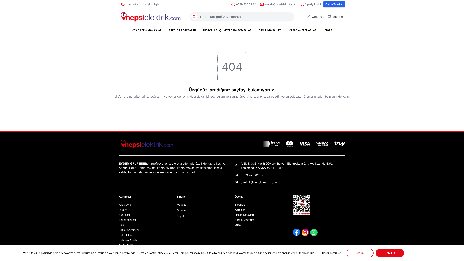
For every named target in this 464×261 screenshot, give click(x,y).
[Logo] (150, 16)
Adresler (240, 209)
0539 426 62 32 (246, 4)
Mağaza (182, 204)
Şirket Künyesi (127, 219)
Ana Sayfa (125, 204)
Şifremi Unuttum (244, 219)
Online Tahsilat (334, 4)
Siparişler (240, 204)
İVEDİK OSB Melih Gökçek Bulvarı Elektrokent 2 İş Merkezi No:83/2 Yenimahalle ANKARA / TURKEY (287, 166)
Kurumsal (124, 214)
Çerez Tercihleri (332, 252)
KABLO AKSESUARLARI (303, 30)
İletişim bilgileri (152, 4)
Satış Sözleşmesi (129, 229)
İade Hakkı (125, 235)
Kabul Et (390, 252)
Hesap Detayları (244, 214)
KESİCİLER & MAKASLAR (147, 30)
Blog (121, 224)
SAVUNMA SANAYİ (270, 30)
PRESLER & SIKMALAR (182, 30)
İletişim (123, 209)
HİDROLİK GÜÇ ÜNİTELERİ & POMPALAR (227, 30)
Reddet (360, 252)
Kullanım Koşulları (129, 240)
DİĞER (328, 30)
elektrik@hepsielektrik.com (259, 182)
